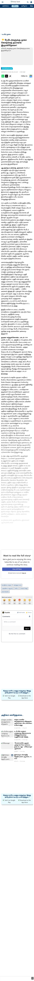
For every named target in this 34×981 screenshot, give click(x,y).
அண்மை (5, 6)
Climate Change (23, 588)
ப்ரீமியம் (15, 6)
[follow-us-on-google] (31, 76)
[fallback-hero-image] (7, 722)
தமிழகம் (24, 6)
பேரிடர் (16, 588)
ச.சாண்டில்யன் (7, 68)
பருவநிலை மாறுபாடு (7, 588)
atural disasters (5, 592)
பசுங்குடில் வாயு (17, 585)
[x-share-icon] (6, 77)
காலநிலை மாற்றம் (6, 585)
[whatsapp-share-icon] (2, 77)
